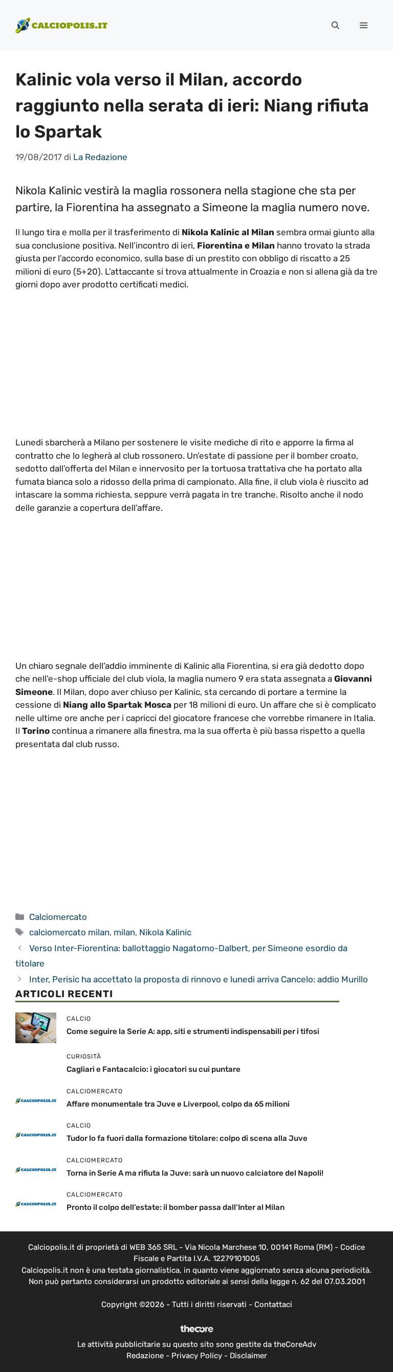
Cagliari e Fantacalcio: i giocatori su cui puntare (154, 1069)
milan (124, 932)
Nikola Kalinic (165, 932)
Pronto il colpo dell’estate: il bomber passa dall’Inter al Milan (176, 1207)
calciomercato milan (69, 932)
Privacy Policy (196, 1355)
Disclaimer (248, 1355)
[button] (335, 25)
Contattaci (273, 1304)
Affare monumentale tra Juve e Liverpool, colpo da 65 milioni (178, 1104)
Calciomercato (58, 917)
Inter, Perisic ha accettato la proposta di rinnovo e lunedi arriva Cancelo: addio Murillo (198, 979)
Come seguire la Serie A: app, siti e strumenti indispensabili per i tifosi (193, 1031)
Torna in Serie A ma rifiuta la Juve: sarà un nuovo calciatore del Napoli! (195, 1173)
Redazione (145, 1355)
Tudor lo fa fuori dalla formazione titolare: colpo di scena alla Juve (187, 1138)
